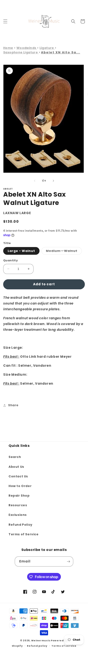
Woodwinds (26, 48)
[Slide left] (34, 180)
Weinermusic (40, 640)
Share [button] (13, 405)
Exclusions (18, 515)
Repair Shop (19, 495)
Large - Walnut (21, 251)
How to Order (20, 486)
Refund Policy (20, 524)
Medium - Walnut (64, 252)
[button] (5, 21)
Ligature (47, 48)
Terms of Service (24, 534)
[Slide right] (53, 180)
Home (8, 48)
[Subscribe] (68, 561)
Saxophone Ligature (21, 52)
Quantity (10, 260)
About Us (16, 467)
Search (15, 457)
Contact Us (18, 476)
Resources (18, 505)
